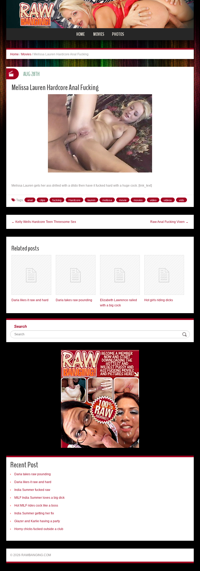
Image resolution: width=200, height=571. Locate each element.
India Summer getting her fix (34, 513)
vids (181, 200)
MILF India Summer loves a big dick (39, 497)
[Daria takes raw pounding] (76, 275)
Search (20, 326)
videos (168, 200)
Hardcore (74, 200)
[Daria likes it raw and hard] (31, 275)
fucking (56, 200)
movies (138, 200)
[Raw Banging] (100, 14)
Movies (98, 34)
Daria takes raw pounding (74, 300)
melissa (107, 200)
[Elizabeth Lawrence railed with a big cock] (120, 275)
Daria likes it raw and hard (29, 300)
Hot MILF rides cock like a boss (36, 505)
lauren (91, 200)
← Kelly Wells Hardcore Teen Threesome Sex (43, 222)
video (153, 200)
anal (30, 200)
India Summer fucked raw (32, 490)
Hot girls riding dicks (158, 300)
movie (123, 200)
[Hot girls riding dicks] (164, 275)
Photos (118, 34)
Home (80, 34)
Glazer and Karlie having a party (37, 521)
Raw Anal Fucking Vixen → (169, 222)
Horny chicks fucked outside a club (38, 529)
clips (42, 200)
